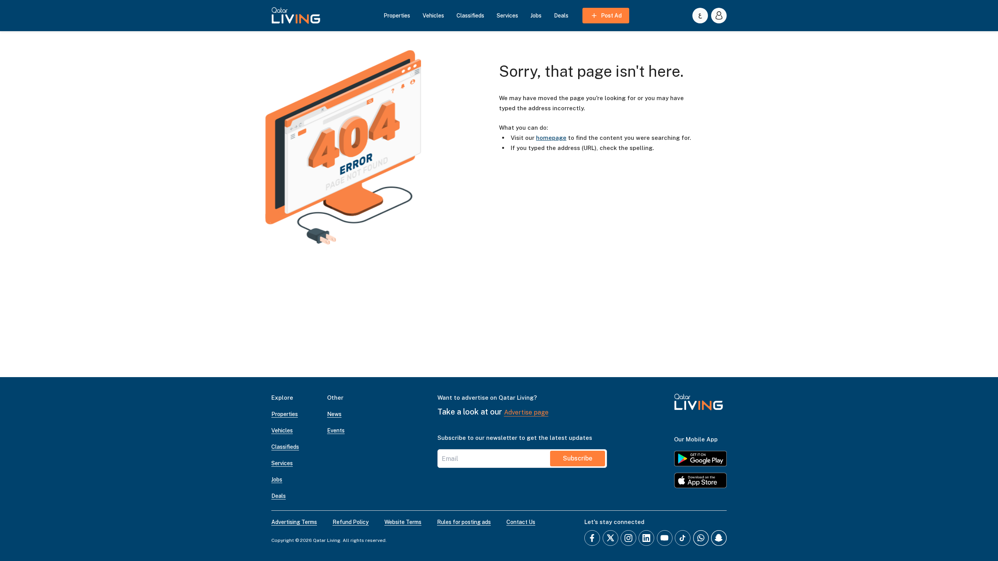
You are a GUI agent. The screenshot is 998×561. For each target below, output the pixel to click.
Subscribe (577, 458)
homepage (551, 137)
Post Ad (611, 15)
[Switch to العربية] (700, 15)
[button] (295, 15)
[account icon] (719, 15)
